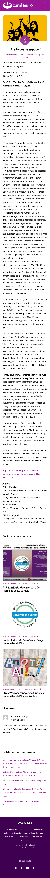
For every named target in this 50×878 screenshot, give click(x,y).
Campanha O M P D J (11, 55)
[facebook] (21, 868)
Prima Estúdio (30, 845)
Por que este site (12, 829)
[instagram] (15, 868)
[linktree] (33, 868)
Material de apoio (31, 833)
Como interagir (37, 836)
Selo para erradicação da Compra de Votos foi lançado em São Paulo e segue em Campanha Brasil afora (24, 792)
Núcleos (6, 833)
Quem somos (26, 829)
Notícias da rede (21, 836)
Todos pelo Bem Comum (28, 584)
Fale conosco (24, 840)
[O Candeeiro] (18, 8)
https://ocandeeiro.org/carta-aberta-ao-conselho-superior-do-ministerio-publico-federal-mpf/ (22, 474)
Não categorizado (10, 584)
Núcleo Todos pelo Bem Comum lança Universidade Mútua (23, 642)
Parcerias (9, 836)
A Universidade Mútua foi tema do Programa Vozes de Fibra (21, 589)
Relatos (30, 55)
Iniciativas (38, 829)
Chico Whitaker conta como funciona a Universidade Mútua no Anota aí (23, 694)
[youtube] (27, 868)
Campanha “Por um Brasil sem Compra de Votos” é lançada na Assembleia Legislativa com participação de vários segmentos (25, 763)
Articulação (16, 833)
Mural (23, 55)
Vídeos (42, 689)
